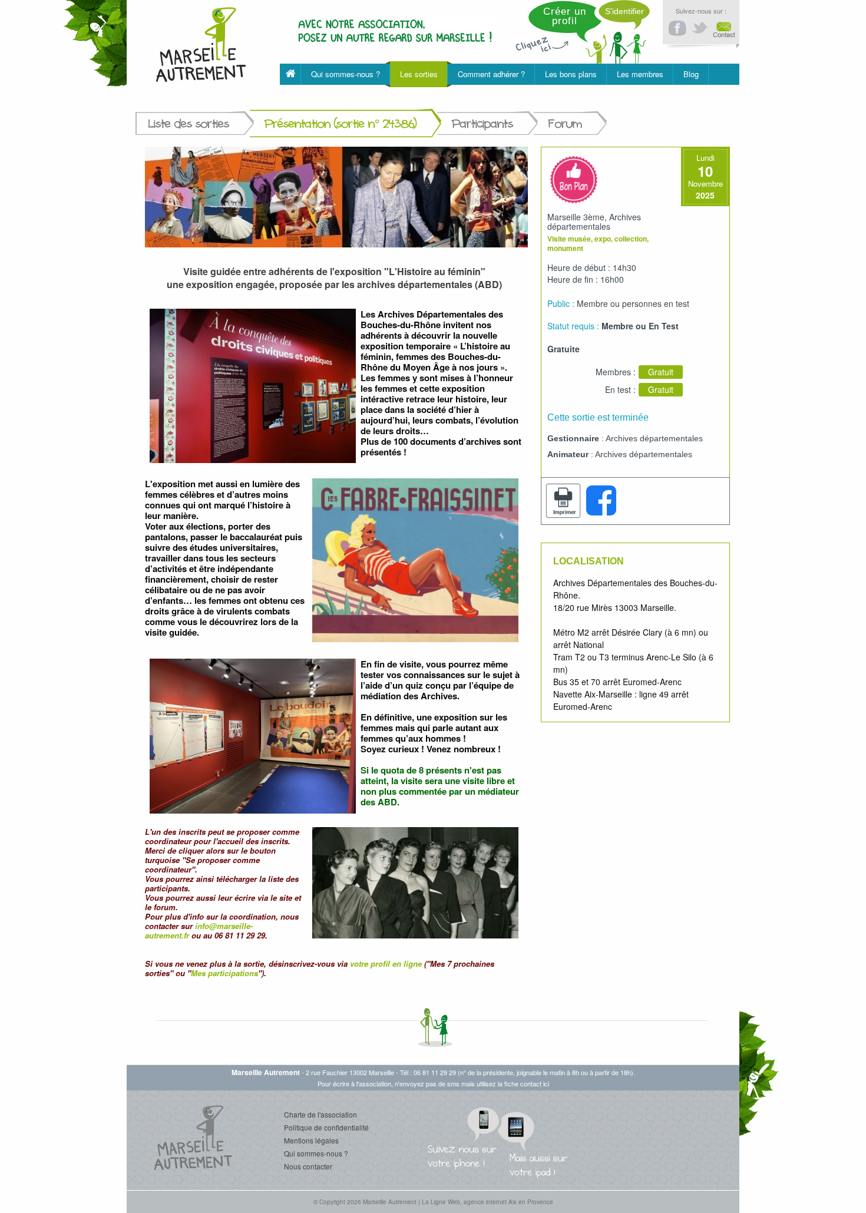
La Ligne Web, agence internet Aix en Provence (487, 1202)
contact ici (534, 1083)
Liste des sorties (188, 123)
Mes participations (224, 973)
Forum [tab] (565, 123)
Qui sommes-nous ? (316, 1153)
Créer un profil (564, 16)
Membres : (616, 372)
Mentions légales (311, 1140)
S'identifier (624, 11)
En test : (620, 389)
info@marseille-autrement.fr (199, 930)
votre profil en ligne (386, 963)
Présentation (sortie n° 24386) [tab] (341, 123)
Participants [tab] (482, 123)
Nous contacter (308, 1166)
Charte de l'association (320, 1114)
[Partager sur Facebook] (601, 500)
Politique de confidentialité (326, 1127)
